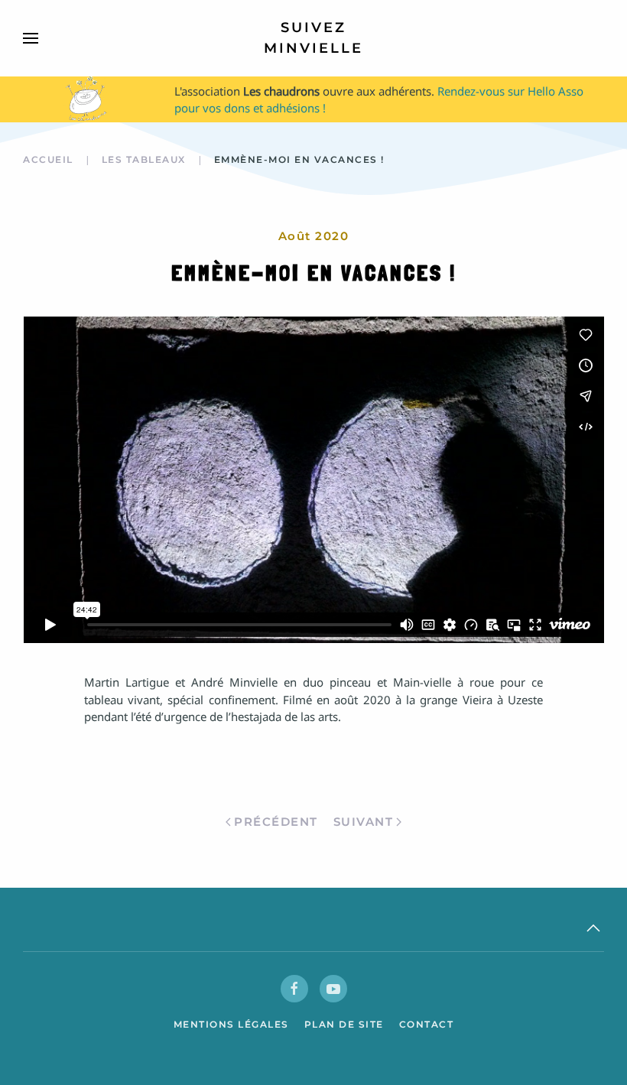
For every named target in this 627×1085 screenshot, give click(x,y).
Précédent (276, 821)
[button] (30, 38)
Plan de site (344, 1024)
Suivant (363, 821)
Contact (426, 1024)
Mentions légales (231, 1024)
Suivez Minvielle (313, 38)
